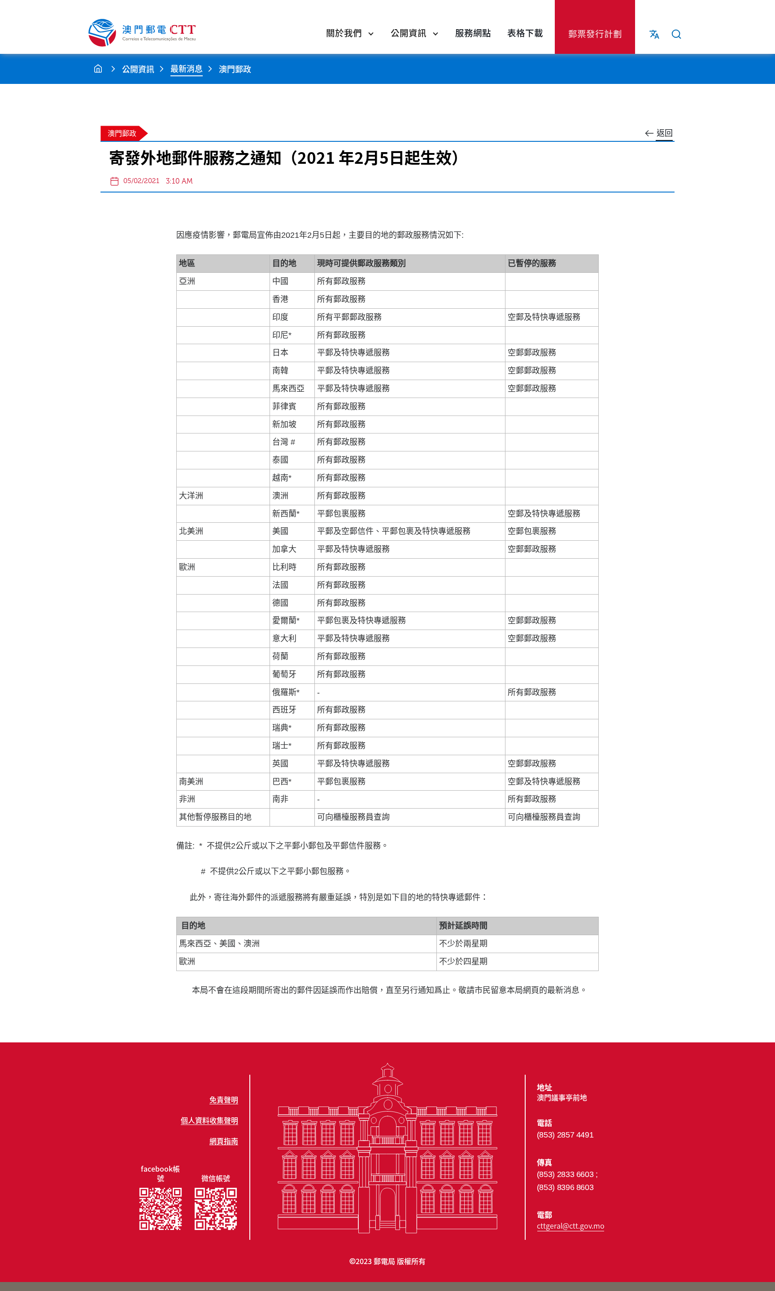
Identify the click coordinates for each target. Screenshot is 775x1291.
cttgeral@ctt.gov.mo (571, 1225)
